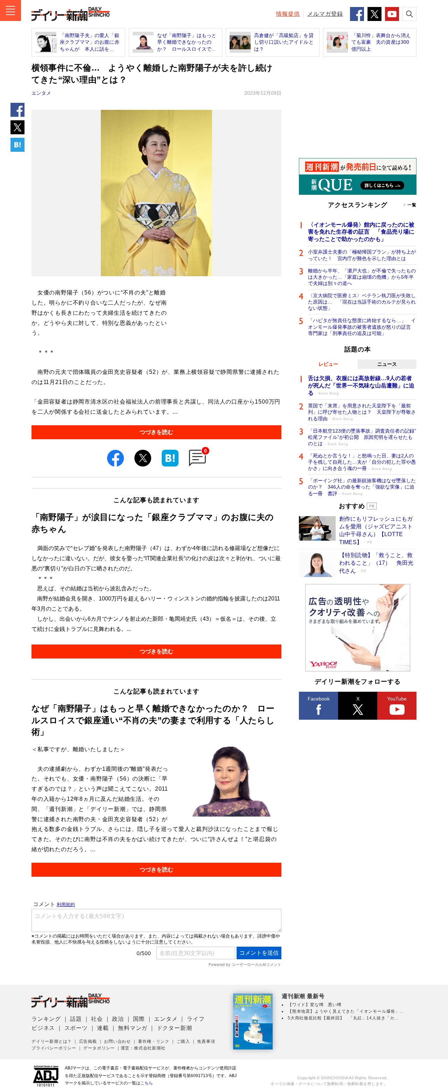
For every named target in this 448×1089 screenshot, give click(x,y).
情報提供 (288, 14)
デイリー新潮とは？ (51, 1041)
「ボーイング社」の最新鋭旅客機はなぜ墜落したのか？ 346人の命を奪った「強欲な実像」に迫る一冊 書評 (362, 487)
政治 (118, 1019)
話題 (76, 1019)
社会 (97, 1019)
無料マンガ (132, 1028)
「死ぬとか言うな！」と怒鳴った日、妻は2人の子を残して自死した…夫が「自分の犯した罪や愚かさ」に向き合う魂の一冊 (362, 462)
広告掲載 (88, 1041)
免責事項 (206, 1041)
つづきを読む (156, 432)
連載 (103, 1028)
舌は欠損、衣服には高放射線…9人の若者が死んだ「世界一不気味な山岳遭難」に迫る (361, 385)
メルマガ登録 (325, 14)
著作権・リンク (153, 1041)
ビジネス (43, 1028)
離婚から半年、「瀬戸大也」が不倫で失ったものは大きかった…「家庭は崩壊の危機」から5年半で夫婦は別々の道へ (362, 277)
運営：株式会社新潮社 (143, 1048)
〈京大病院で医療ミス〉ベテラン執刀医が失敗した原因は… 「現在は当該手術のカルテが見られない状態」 (362, 302)
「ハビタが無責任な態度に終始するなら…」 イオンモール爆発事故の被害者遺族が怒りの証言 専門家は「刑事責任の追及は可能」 (362, 327)
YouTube (397, 699)
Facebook (319, 699)
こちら (146, 1083)
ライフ (195, 1019)
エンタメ (41, 93)
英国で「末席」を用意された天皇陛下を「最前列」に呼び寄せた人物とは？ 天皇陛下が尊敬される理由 (362, 412)
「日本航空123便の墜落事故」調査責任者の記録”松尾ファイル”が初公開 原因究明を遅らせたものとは (362, 437)
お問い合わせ (117, 1041)
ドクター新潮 (174, 1028)
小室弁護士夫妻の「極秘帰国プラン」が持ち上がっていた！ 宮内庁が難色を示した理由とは (362, 255)
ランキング (46, 1019)
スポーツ (76, 1028)
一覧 (411, 205)
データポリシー (99, 1048)
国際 (139, 1019)
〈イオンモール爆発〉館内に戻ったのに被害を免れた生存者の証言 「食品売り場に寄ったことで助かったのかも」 (361, 232)
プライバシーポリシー (53, 1048)
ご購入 (183, 1041)
